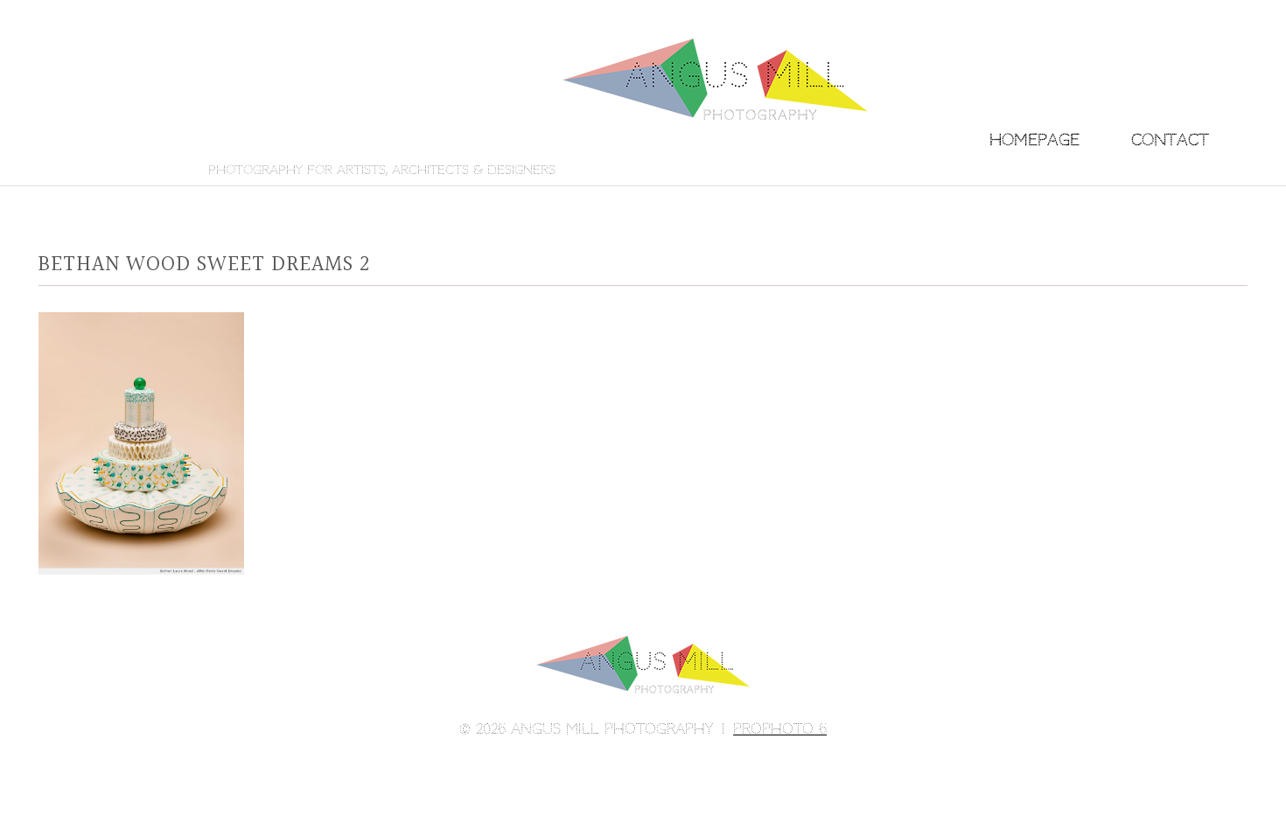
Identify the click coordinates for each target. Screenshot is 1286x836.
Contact (1170, 139)
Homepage (1034, 139)
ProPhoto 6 (780, 729)
